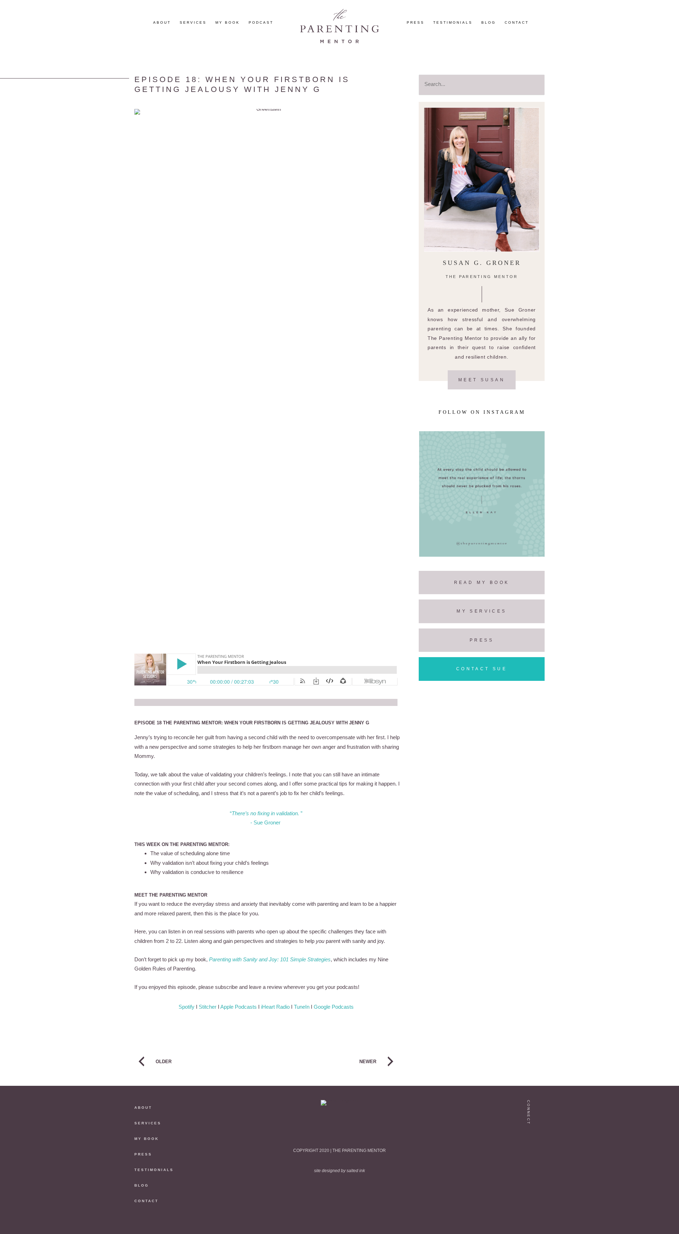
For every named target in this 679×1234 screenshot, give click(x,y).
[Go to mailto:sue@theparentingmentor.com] (529, 1210)
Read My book (482, 582)
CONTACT (146, 1201)
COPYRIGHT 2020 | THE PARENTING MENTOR (339, 1150)
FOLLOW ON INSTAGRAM (482, 412)
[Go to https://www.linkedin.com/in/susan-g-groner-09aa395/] (529, 1195)
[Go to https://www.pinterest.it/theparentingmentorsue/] (529, 1166)
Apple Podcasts (238, 1007)
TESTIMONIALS (154, 1170)
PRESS (143, 1154)
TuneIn (301, 1007)
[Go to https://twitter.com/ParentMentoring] (529, 1151)
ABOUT (143, 1108)
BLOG (141, 1185)
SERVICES (147, 1123)
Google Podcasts (334, 1007)
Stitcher (207, 1007)
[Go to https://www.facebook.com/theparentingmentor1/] (529, 1180)
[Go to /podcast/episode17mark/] (196, 1063)
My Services (481, 611)
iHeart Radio (275, 1007)
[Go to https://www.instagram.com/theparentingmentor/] (529, 1136)
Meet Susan (481, 379)
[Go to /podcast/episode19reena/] (335, 1063)
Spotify (187, 1007)
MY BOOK (146, 1139)
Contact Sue (481, 668)
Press (482, 640)
